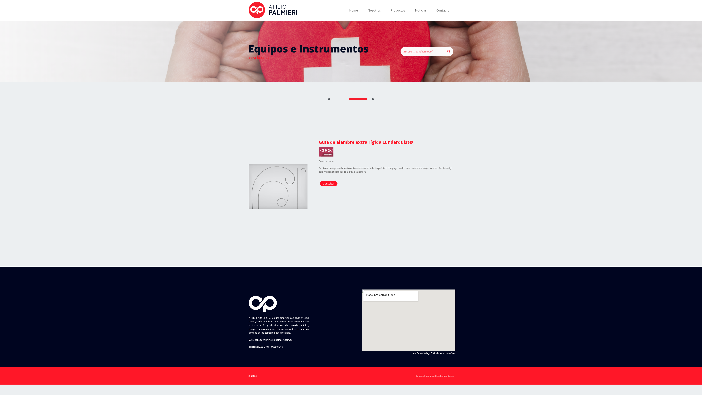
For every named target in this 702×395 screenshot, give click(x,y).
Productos (398, 10)
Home (353, 10)
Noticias (421, 10)
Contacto (442, 10)
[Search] (448, 51)
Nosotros (374, 10)
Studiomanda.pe (444, 376)
